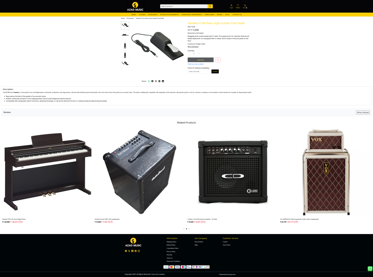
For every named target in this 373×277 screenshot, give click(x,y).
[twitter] (156, 81)
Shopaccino (232, 274)
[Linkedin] (132, 251)
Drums (219, 14)
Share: (144, 81)
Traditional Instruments (191, 14)
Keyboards (152, 14)
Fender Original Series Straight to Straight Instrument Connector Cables (67, 219)
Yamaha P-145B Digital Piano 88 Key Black (244, 219)
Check (215, 71)
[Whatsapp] (149, 81)
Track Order (226, 245)
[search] (210, 6)
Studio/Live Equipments (169, 14)
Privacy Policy (171, 251)
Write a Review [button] (363, 112)
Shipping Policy (171, 242)
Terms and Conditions (173, 261)
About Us (170, 258)
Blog (227, 14)
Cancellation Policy (173, 248)
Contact (225, 242)
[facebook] (152, 81)
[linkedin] (163, 81)
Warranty (169, 255)
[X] (129, 251)
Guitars (142, 14)
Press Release (199, 242)
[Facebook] (126, 251)
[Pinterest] (135, 251)
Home (133, 14)
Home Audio (209, 14)
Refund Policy (171, 245)
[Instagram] (138, 251)
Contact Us (237, 14)
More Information (193, 47)
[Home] (135, 6)
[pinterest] (159, 81)
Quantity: (191, 51)
